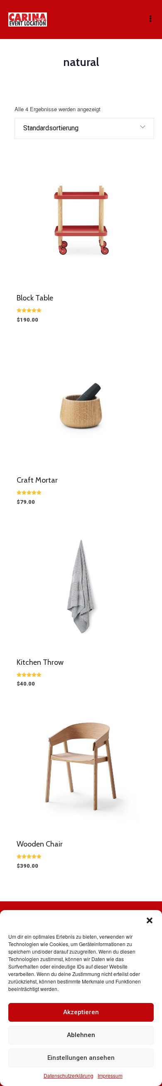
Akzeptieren (81, 1012)
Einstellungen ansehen (81, 1058)
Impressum (110, 1075)
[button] (149, 920)
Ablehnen (81, 1035)
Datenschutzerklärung (68, 1075)
